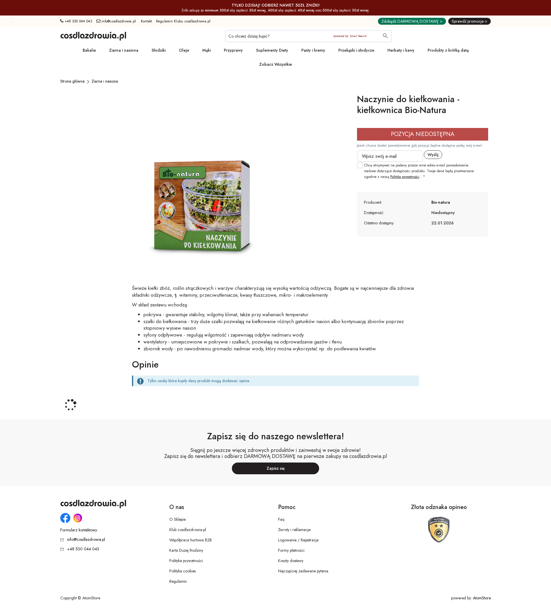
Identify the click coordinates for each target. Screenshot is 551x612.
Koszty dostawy (290, 561)
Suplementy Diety (272, 50)
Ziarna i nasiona (123, 50)
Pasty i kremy (313, 50)
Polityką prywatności (404, 176)
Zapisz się (276, 468)
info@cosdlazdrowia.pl (118, 21)
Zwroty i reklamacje (294, 530)
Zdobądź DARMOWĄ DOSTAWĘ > (412, 21)
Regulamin (178, 581)
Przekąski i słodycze (356, 50)
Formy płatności (291, 550)
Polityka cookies (182, 571)
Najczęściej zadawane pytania (303, 571)
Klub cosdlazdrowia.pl (187, 530)
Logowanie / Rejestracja (298, 540)
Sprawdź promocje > (469, 21)
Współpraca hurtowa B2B (190, 540)
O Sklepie (177, 519)
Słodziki (159, 50)
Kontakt (146, 21)
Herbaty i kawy (400, 50)
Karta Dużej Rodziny (186, 550)
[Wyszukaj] (385, 36)
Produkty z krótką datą (448, 50)
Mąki (206, 50)
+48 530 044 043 (77, 21)
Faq (281, 519)
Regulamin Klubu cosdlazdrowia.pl (183, 21)
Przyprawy (233, 50)
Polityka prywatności (186, 561)
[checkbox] (360, 165)
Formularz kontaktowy (78, 530)
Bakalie (89, 50)
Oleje (184, 50)
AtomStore (482, 598)
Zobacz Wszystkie (275, 64)
